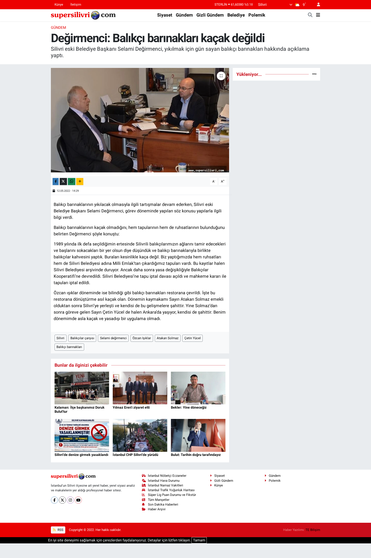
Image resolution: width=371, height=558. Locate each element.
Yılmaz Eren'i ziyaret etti (131, 407)
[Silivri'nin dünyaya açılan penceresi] (83, 15)
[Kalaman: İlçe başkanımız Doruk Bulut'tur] (82, 388)
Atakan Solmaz (167, 338)
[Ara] (310, 15)
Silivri (60, 338)
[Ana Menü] (318, 15)
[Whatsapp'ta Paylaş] (71, 181)
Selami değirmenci (113, 338)
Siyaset (164, 15)
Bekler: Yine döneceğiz (189, 407)
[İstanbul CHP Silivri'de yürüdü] (140, 435)
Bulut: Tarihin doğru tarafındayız (196, 455)
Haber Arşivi (157, 509)
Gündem (184, 15)
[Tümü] (314, 74)
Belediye (236, 15)
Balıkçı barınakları (69, 347)
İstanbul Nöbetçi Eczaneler (167, 476)
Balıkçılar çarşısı (82, 338)
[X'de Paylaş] (63, 181)
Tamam (199, 540)
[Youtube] (78, 500)
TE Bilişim (313, 530)
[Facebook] (54, 500)
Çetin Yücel (192, 338)
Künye (59, 4)
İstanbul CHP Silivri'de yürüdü (135, 455)
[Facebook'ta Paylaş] (56, 181)
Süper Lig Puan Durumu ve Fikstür (172, 495)
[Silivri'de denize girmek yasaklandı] (82, 435)
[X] (62, 500)
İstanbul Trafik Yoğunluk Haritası (171, 490)
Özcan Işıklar (141, 338)
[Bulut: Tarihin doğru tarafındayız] (198, 435)
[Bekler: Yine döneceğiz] (198, 388)
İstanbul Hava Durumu (163, 481)
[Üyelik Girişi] (316, 4)
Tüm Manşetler (158, 500)
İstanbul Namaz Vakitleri (165, 485)
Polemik (256, 15)
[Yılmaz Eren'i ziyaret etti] (140, 388)
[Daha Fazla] (79, 181)
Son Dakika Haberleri (163, 504)
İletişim (75, 4)
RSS (60, 530)
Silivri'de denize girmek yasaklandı (81, 455)
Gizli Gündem (210, 15)
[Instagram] (70, 500)
